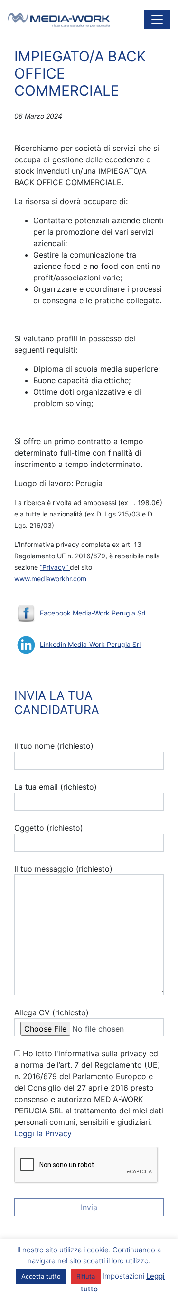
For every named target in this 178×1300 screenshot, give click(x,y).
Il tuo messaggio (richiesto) (63, 868)
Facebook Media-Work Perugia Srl (92, 613)
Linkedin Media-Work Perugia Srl (90, 644)
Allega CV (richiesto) (51, 1012)
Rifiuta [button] (85, 1276)
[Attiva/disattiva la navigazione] (157, 19)
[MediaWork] (59, 20)
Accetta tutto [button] (41, 1276)
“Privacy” (55, 567)
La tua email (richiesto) (55, 787)
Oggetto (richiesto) (48, 828)
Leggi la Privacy (43, 1133)
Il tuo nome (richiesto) (54, 746)
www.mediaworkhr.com (50, 579)
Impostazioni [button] (123, 1275)
